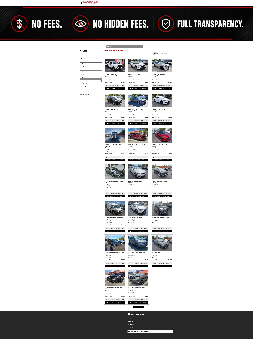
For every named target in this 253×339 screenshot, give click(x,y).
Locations (160, 3)
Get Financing (139, 3)
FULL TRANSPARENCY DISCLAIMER (115, 85)
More (168, 3)
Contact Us (150, 3)
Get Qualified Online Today (115, 88)
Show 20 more (138, 307)
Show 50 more (138, 309)
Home (130, 3)
